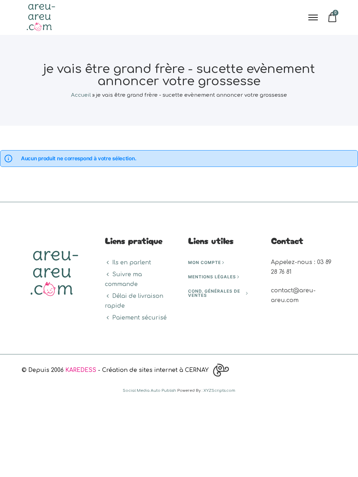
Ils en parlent (131, 262)
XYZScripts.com (219, 390)
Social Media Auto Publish (149, 390)
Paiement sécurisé (139, 318)
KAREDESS (80, 370)
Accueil (81, 95)
